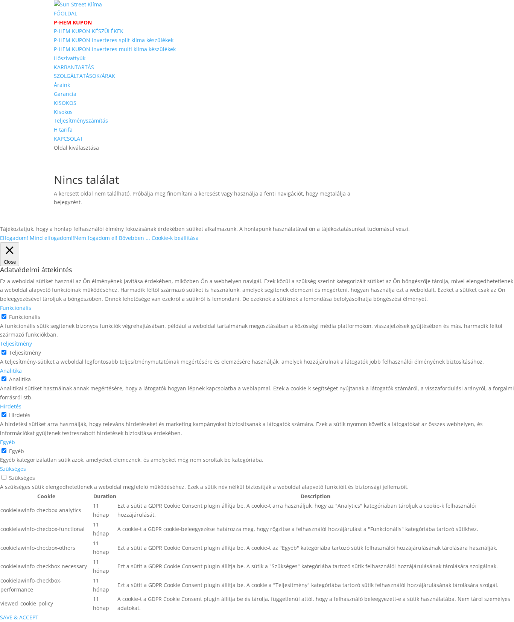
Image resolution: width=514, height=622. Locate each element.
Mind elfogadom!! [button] (52, 237)
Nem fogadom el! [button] (95, 237)
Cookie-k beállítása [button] (175, 237)
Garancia (65, 93)
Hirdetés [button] (10, 406)
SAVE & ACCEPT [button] (19, 617)
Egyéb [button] (7, 442)
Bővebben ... (134, 237)
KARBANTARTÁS (74, 67)
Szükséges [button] (13, 468)
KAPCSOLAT (68, 138)
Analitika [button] (11, 370)
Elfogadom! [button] (14, 237)
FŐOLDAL (65, 13)
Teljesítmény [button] (16, 343)
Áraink (62, 84)
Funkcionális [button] (15, 307)
